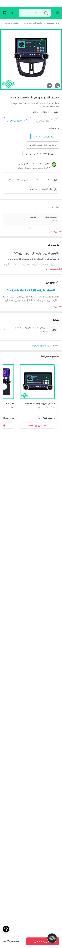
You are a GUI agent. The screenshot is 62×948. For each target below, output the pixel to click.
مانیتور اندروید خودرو (32, 23)
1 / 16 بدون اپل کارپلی (46, 120)
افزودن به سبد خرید (43, 941)
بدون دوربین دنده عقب (44, 136)
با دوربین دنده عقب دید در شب (40, 153)
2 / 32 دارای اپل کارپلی (17, 120)
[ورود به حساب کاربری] (13, 12)
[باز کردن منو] (56, 12)
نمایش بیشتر (55, 231)
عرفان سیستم (53, 23)
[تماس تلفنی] (6, 929)
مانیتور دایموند (12, 23)
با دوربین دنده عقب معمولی (42, 145)
